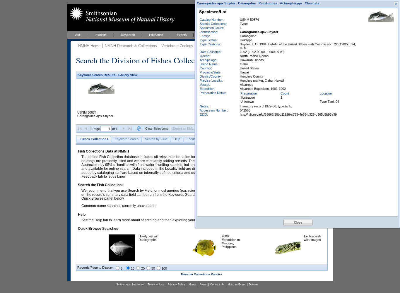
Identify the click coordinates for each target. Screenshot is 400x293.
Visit (78, 35)
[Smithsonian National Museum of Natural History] (121, 15)
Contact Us (217, 284)
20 (143, 268)
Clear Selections (156, 128)
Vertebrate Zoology (177, 46)
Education (156, 35)
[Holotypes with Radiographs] (122, 259)
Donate (253, 284)
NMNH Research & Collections (131, 46)
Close (298, 222)
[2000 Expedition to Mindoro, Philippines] (205, 259)
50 (153, 268)
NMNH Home (89, 46)
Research (128, 35)
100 (164, 268)
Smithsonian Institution (130, 284)
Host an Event (236, 284)
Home (192, 284)
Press (203, 284)
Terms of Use (156, 284)
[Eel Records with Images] (287, 259)
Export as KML (183, 128)
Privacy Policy (176, 284)
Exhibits (101, 35)
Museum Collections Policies (202, 274)
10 (132, 268)
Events (182, 35)
